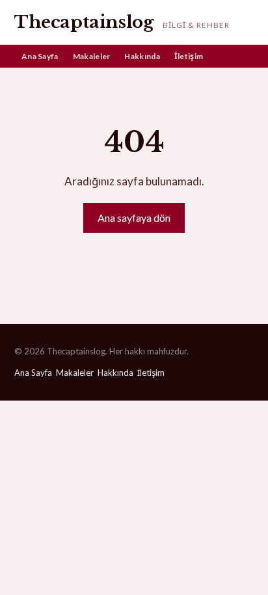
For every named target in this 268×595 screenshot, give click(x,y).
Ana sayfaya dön (134, 217)
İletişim (188, 56)
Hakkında (141, 56)
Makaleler (92, 56)
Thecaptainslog (84, 22)
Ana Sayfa (40, 56)
